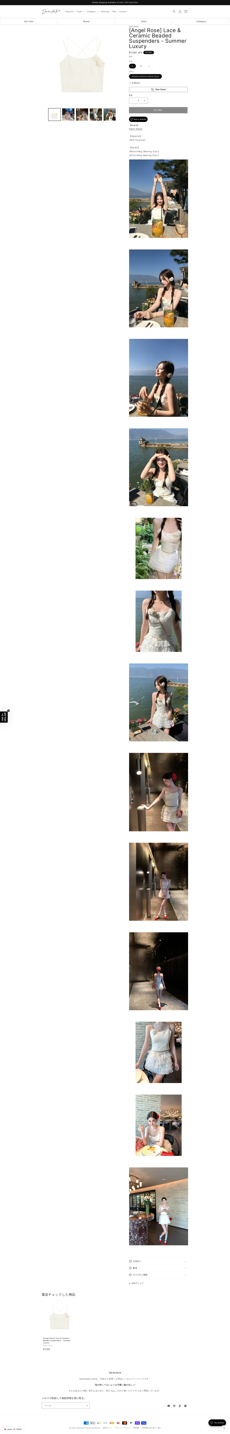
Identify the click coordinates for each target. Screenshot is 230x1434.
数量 (131, 95)
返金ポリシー (107, 1428)
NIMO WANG (134, 26)
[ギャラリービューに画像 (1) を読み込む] (54, 114)
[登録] (87, 1405)
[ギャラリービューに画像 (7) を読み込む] (109, 114)
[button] (80, 11)
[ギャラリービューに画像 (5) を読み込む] (82, 114)
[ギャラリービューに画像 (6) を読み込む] (96, 114)
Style (144, 21)
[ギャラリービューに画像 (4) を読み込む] (68, 114)
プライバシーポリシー (123, 1428)
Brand (86, 21)
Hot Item (29, 21)
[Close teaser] (8, 710)
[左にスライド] (45, 114)
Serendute (80, 1428)
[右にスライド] (119, 114)
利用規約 (136, 1428)
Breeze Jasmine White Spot (146, 77)
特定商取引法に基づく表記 (151, 1428)
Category (201, 21)
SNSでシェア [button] (137, 1283)
